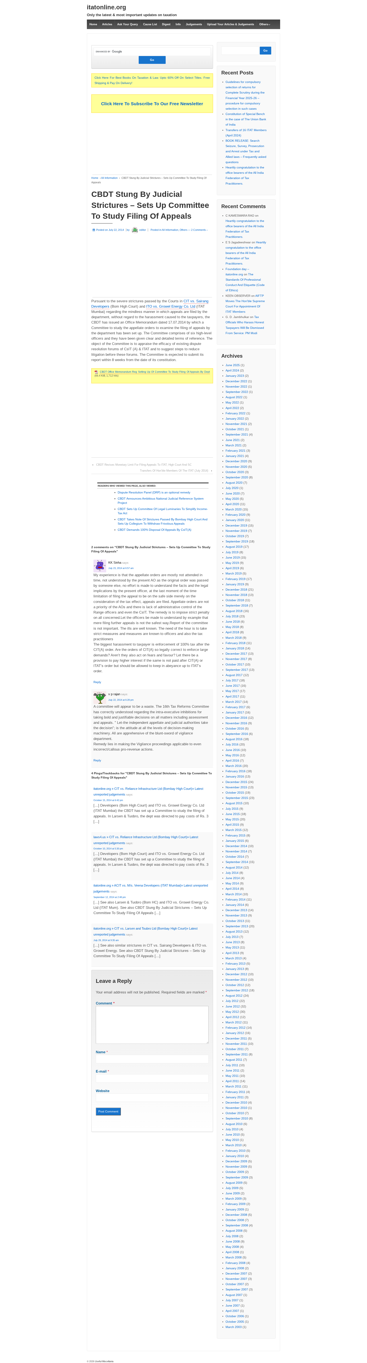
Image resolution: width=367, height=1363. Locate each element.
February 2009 (236, 1204)
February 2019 (236, 579)
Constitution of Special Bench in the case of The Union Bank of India (246, 119)
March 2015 (234, 830)
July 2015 (232, 808)
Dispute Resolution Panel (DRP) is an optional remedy (154, 492)
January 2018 (235, 648)
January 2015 (235, 840)
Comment (105, 1003)
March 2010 (234, 1145)
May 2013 (232, 947)
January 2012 (235, 1033)
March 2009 (234, 1198)
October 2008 (235, 1220)
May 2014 (232, 883)
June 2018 (233, 621)
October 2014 (235, 856)
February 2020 (236, 514)
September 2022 (237, 392)
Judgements (194, 24)
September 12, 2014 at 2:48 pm (109, 897)
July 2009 (232, 1188)
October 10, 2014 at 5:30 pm (108, 848)
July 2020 (232, 488)
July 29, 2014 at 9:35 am (106, 940)
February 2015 (236, 835)
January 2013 (235, 969)
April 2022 (232, 408)
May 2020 (232, 498)
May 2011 (232, 1075)
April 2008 (232, 1252)
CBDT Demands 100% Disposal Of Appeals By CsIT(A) (154, 529)
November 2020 (236, 466)
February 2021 (236, 450)
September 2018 (237, 605)
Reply (97, 682)
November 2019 (236, 530)
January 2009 (235, 1209)
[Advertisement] (152, 145)
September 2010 (237, 1118)
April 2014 (232, 888)
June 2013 (233, 942)
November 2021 (236, 424)
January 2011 (235, 1097)
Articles (107, 24)
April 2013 (232, 953)
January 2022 (235, 418)
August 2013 (234, 931)
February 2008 (236, 1263)
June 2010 (233, 1134)
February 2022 (236, 413)
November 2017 (236, 659)
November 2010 (236, 1107)
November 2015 (236, 787)
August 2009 (234, 1182)
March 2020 (234, 509)
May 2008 (232, 1246)
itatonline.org (106, 7)
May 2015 (232, 819)
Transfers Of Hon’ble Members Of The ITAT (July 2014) (174, 470)
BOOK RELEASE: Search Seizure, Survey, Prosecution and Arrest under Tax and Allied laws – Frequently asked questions (246, 151)
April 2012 (232, 1017)
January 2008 (235, 1268)
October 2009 (235, 1172)
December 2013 (236, 910)
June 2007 (233, 1305)
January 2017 (235, 712)
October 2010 (235, 1113)
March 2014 (234, 894)
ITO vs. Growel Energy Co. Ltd (170, 306)
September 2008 (237, 1225)
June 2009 (233, 1193)
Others (263, 24)
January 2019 (235, 584)
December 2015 (236, 782)
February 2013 (236, 963)
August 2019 (234, 546)
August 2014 (234, 867)
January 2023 (235, 375)
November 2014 (236, 851)
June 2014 (233, 878)
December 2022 (236, 381)
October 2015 (235, 792)
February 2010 (236, 1150)
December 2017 (236, 653)
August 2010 (234, 1124)
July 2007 (232, 1300)
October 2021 (235, 429)
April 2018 (232, 632)
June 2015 (233, 814)
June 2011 (233, 1070)
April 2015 (232, 824)
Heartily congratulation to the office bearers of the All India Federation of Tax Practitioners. (246, 253)
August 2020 (234, 482)
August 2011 (234, 1059)
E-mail (101, 1071)
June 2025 (233, 365)
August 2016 (234, 739)
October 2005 (235, 1321)
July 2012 (232, 1001)
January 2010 (235, 1156)
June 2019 (233, 557)
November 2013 (236, 915)
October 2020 (235, 472)
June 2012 (233, 1006)
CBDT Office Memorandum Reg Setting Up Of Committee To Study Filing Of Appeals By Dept (155, 371)
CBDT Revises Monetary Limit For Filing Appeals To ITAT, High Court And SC (144, 464)
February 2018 (236, 643)
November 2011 (236, 1043)
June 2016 (233, 750)
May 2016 (232, 755)
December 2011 (236, 1038)
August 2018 (234, 611)
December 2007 (236, 1273)
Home (93, 24)
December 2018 (236, 589)
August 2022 (234, 397)
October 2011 (235, 1049)
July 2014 (232, 872)
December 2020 (236, 461)
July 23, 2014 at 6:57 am (121, 568)
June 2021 (233, 440)
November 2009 (236, 1166)
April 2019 (232, 568)
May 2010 (232, 1140)
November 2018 (236, 595)
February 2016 (236, 771)
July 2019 (232, 552)
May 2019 (232, 563)
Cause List (150, 24)
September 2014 (237, 862)
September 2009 (237, 1177)
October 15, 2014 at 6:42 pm (108, 800)
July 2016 (232, 744)
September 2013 (237, 926)
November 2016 (236, 723)
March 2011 (233, 1086)
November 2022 (236, 386)
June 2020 (233, 493)
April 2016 (232, 760)
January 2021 (235, 456)
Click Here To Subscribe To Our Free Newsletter (152, 103)
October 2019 (235, 536)
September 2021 (237, 434)
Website (102, 1091)
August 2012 (234, 995)
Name (100, 1052)
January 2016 (235, 776)
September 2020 (237, 477)
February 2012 (236, 1027)
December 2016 (236, 717)
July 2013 (232, 937)
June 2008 (233, 1241)
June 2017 (233, 685)
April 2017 (232, 696)
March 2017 (234, 701)
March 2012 (234, 1022)
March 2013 (234, 958)
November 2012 (236, 979)
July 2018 (232, 616)
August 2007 (234, 1295)
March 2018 (234, 637)
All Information (109, 178)
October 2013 (235, 921)
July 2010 (232, 1129)
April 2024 (232, 370)
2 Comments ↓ (199, 229)
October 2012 (235, 985)
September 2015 (237, 798)
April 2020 (232, 504)
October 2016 (235, 728)
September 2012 (237, 990)
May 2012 (232, 1011)
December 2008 (236, 1214)
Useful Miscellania (103, 1361)
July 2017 (232, 680)
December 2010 (236, 1102)
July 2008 (232, 1236)
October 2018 (235, 600)
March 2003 (234, 1327)
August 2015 (234, 803)
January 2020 (235, 520)
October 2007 (235, 1284)
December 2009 (236, 1161)
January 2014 (235, 904)
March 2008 (234, 1257)
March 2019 (234, 573)
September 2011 (237, 1054)
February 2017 (236, 707)
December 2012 (236, 974)
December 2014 (236, 846)
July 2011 (232, 1065)
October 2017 (235, 664)
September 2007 (237, 1289)
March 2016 (234, 766)
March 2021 (234, 445)
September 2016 (237, 733)
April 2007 (232, 1311)
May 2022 (232, 402)
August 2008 (234, 1230)
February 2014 (236, 899)
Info (178, 24)
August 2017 (234, 675)
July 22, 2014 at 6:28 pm (121, 700)
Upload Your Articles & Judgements (230, 24)
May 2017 (232, 691)
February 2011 (235, 1092)
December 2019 (236, 525)
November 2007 (236, 1278)
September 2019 (237, 541)
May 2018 (232, 627)
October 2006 (235, 1316)
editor (142, 229)
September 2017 (237, 669)
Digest (166, 24)
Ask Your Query (127, 24)
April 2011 (232, 1081)
